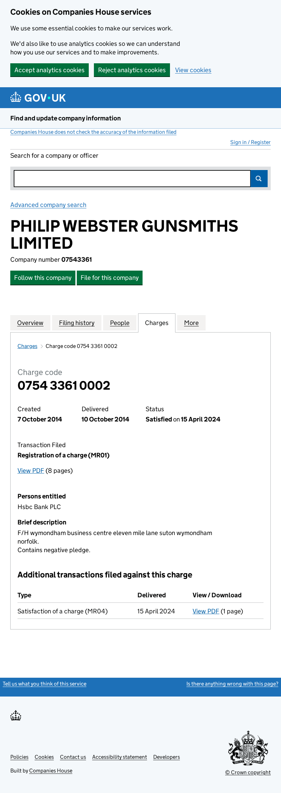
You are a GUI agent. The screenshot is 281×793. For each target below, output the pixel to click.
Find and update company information (65, 118)
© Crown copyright (248, 772)
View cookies (193, 70)
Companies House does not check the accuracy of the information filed (93, 132)
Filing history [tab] (77, 323)
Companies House (50, 770)
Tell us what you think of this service (44, 683)
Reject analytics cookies (132, 70)
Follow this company (43, 278)
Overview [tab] (30, 323)
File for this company (110, 278)
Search (259, 178)
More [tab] (191, 323)
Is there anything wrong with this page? (232, 683)
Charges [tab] (157, 323)
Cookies (44, 757)
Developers (166, 757)
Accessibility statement (119, 757)
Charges (27, 346)
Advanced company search (48, 205)
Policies (19, 757)
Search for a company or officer (54, 155)
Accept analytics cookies (49, 70)
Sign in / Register (250, 142)
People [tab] (120, 323)
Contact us (73, 757)
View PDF (30, 470)
